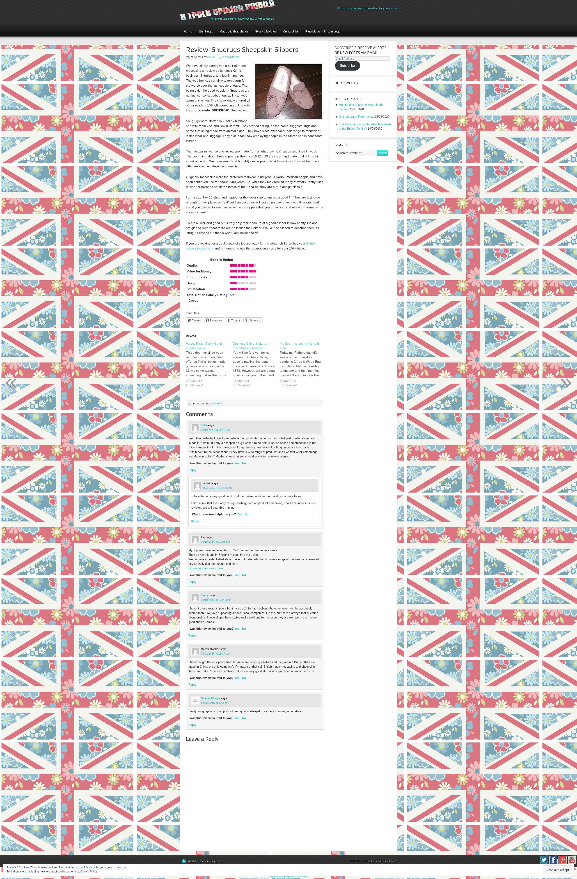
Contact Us (289, 31)
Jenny (205, 595)
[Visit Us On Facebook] (553, 863)
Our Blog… (204, 31)
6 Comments (231, 57)
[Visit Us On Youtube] (571, 863)
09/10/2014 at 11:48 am (215, 429)
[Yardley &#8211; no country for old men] (303, 367)
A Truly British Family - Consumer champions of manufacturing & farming (235, 13)
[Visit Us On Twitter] (544, 863)
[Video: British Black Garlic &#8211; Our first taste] (209, 367)
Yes (236, 463)
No (244, 463)
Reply (192, 470)
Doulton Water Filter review (356, 116)
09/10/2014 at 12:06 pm (217, 487)
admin (211, 57)
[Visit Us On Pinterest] (562, 863)
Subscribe (347, 65)
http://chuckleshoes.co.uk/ (205, 568)
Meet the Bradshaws (234, 31)
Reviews (216, 403)
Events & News (264, 31)
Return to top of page (204, 861)
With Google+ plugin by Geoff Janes (288, 876)
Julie (204, 425)
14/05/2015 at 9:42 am (214, 702)
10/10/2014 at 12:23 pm (215, 600)
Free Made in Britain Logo (321, 31)
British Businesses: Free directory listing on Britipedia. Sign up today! (366, 8)
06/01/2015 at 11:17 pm (215, 653)
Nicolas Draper (210, 698)
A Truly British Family (382, 861)
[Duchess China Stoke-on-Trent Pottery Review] (256, 367)
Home (188, 31)
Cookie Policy (88, 871)
